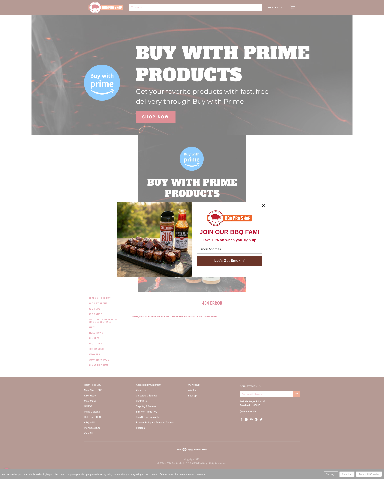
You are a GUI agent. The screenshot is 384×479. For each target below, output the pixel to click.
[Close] (263, 205)
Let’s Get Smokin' (229, 261)
